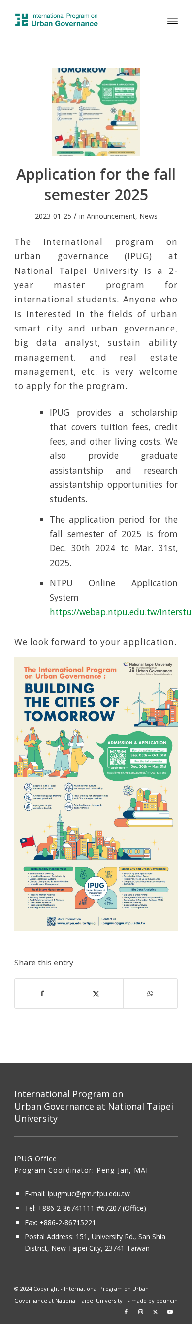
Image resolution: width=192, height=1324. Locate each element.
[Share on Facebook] (42, 993)
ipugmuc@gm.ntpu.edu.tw (89, 1193)
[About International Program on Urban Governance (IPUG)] (79, 20)
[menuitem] (172, 20)
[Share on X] (96, 993)
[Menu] (172, 20)
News (148, 216)
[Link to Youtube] (170, 1311)
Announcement (111, 216)
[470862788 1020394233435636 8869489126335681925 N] (96, 112)
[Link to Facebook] (126, 1311)
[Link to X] (155, 1311)
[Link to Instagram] (140, 1311)
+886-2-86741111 (66, 1208)
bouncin (167, 1300)
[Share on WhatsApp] (150, 993)
